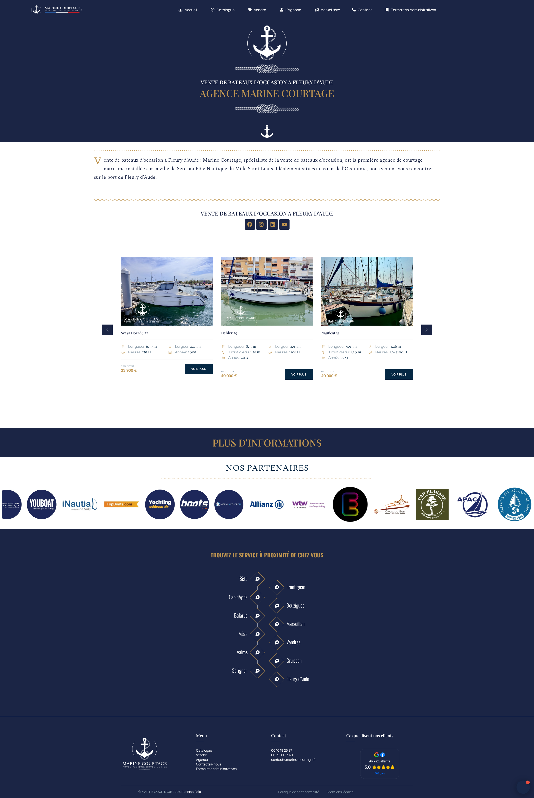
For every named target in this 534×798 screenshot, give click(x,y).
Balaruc (241, 615)
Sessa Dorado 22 (134, 332)
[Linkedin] (273, 224)
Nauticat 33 (330, 332)
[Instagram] (261, 224)
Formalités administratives (216, 769)
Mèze (243, 633)
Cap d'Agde (238, 597)
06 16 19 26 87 (281, 751)
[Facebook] (250, 224)
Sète (243, 578)
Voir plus (198, 369)
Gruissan (294, 660)
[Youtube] (284, 224)
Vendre (201, 755)
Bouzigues (295, 605)
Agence (202, 760)
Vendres (293, 642)
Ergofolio (194, 791)
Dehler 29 (229, 332)
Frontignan (295, 587)
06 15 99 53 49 (282, 755)
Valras (242, 652)
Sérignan (240, 670)
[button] (107, 330)
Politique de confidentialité (298, 792)
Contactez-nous (208, 764)
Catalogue (204, 751)
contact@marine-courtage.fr (293, 760)
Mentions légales (340, 792)
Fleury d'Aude (297, 679)
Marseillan (295, 623)
